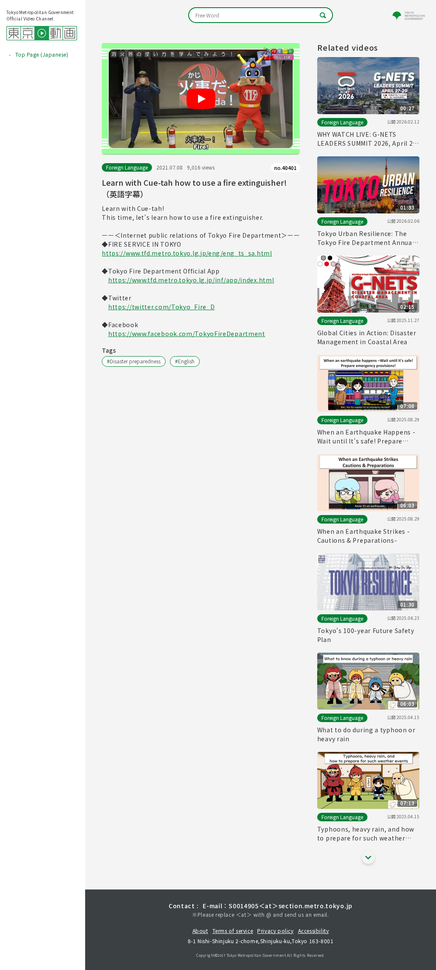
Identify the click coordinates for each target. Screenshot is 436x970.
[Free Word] (260, 15)
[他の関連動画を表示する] (368, 857)
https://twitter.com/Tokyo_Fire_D (161, 306)
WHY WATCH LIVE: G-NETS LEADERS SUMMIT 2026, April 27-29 (368, 139)
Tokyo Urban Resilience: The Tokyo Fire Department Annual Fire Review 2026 (365, 238)
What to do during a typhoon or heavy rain (366, 734)
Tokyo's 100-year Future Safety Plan (365, 635)
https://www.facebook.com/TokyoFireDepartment (186, 333)
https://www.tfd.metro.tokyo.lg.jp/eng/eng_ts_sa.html (187, 253)
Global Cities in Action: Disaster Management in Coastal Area (366, 337)
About (200, 930)
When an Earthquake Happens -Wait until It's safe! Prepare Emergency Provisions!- (366, 437)
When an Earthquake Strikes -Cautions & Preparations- (363, 535)
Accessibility (313, 930)
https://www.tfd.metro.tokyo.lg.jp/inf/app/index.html (191, 280)
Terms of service (232, 930)
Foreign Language (127, 167)
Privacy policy (275, 930)
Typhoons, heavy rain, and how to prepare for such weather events (365, 834)
